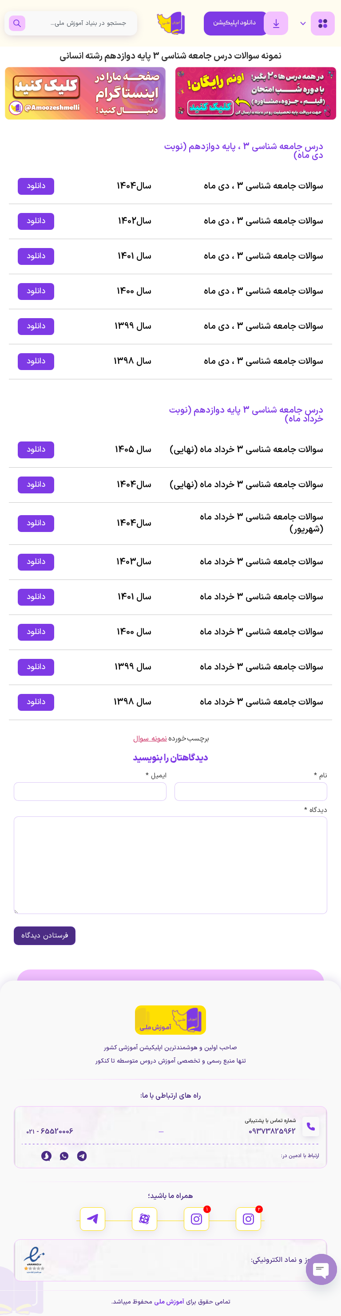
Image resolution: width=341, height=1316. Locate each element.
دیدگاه (315, 810)
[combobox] (79, 23)
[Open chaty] (321, 1269)
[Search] (17, 23)
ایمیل (156, 775)
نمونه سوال (150, 738)
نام (320, 775)
